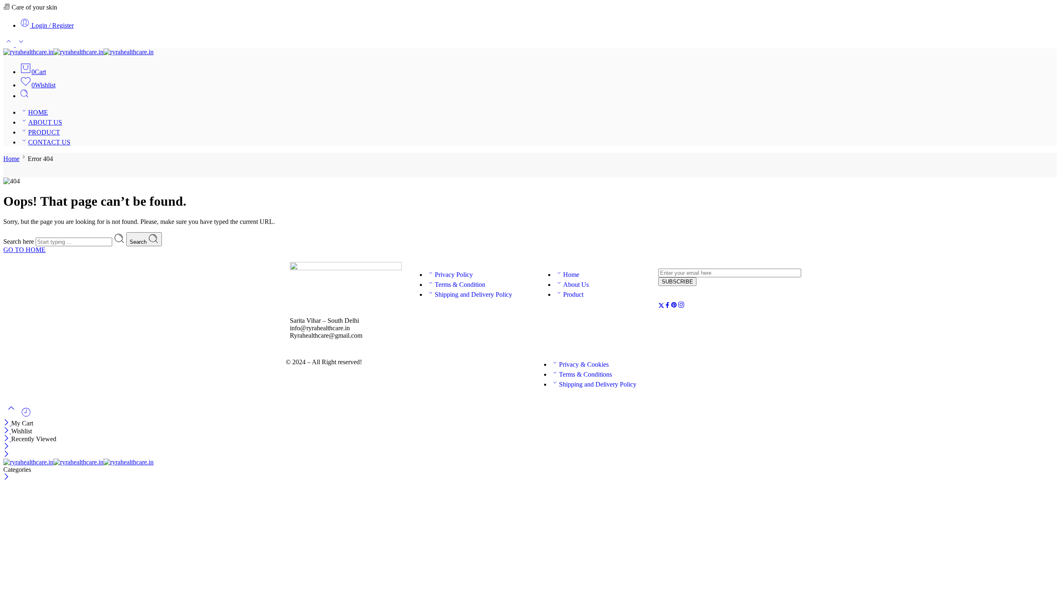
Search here (19, 241)
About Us (576, 284)
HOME (38, 112)
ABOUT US (45, 122)
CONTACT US (49, 142)
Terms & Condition (460, 284)
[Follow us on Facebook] (667, 306)
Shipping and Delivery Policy (473, 294)
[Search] (24, 95)
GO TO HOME (24, 249)
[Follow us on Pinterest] (674, 306)
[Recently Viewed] (26, 415)
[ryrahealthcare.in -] (78, 51)
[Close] (7, 423)
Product (573, 294)
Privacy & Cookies (584, 364)
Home (11, 158)
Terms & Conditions (585, 374)
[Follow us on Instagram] (681, 306)
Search (139, 242)
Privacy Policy (454, 274)
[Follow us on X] (661, 306)
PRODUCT (44, 132)
